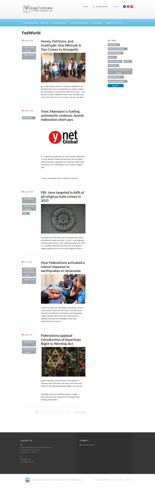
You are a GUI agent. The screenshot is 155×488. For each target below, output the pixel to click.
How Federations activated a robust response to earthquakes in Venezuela (63, 266)
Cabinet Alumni (115, 61)
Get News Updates (102, 7)
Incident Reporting (30, 23)
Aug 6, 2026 (28, 262)
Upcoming (59, 23)
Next (84, 413)
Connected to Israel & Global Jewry (29, 272)
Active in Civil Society (29, 49)
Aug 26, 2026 (28, 40)
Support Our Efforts (114, 23)
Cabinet (112, 57)
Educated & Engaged (117, 81)
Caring (127, 61)
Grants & (79, 23)
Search (115, 6)
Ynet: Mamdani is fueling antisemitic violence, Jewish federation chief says (62, 115)
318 (82, 412)
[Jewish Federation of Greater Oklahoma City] (38, 9)
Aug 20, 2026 (28, 111)
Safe (26, 213)
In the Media (29, 118)
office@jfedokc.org (27, 462)
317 (77, 412)
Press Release (29, 200)
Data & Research (115, 77)
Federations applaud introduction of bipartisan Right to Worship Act (61, 339)
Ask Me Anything (115, 53)
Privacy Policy (119, 480)
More (72, 412)
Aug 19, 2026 (28, 192)
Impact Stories (29, 56)
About (44, 23)
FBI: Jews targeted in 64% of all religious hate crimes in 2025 (62, 196)
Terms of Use (129, 480)
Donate (85, 7)
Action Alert (113, 45)
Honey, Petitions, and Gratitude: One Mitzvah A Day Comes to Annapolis (61, 45)
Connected (113, 66)
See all (115, 85)
